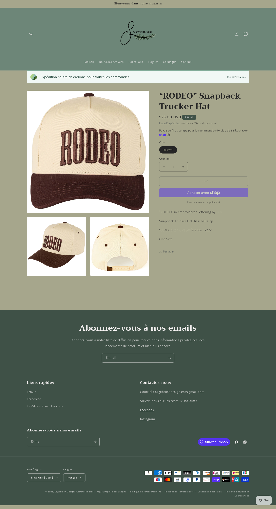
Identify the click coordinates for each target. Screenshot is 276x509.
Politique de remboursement (145, 492)
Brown (170, 150)
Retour (31, 392)
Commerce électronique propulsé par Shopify (101, 492)
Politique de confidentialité (179, 492)
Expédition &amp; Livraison (45, 406)
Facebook (147, 410)
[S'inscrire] (169, 358)
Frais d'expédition (169, 123)
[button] (31, 33)
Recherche (34, 399)
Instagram (147, 419)
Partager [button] (168, 251)
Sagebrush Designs (65, 492)
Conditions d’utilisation (210, 492)
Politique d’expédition (237, 492)
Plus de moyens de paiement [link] (203, 202)
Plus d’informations (236, 77)
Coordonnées (242, 496)
